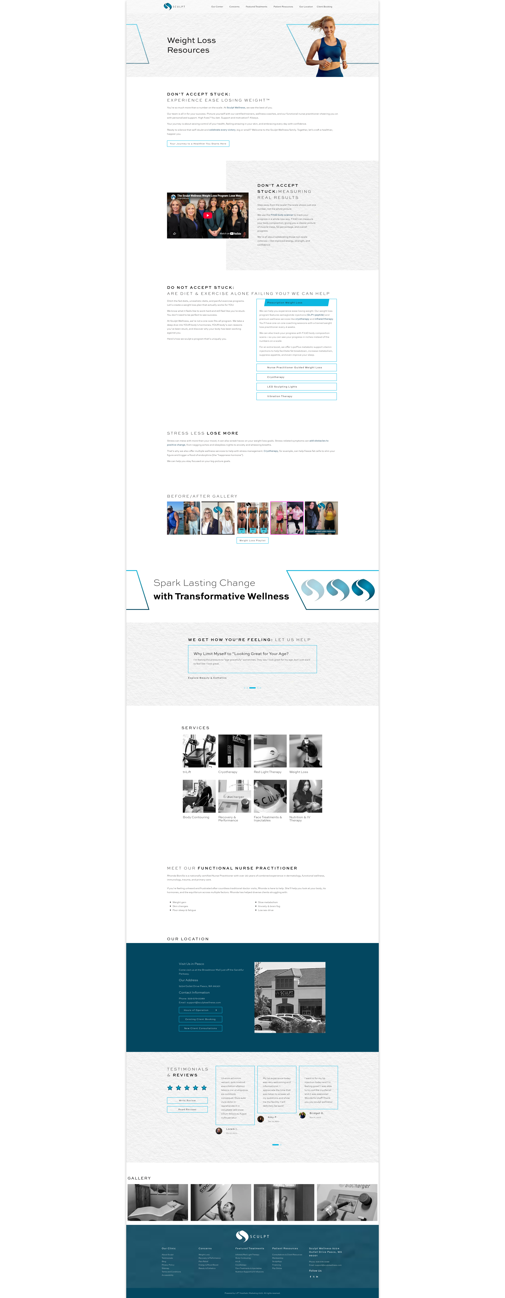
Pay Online (277, 1268)
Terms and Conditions (171, 1271)
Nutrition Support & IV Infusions (249, 1271)
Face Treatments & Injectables (268, 818)
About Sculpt (167, 1254)
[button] (247, 688)
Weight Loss (298, 771)
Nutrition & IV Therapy (299, 818)
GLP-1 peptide (315, 314)
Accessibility (167, 1275)
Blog (164, 1261)
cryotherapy (302, 319)
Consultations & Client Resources (287, 1254)
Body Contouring (196, 817)
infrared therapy (324, 319)
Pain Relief (203, 1261)
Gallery (139, 1178)
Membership (277, 1258)
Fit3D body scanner (282, 214)
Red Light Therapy (268, 771)
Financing (276, 1264)
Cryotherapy (271, 451)
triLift (187, 771)
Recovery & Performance (228, 818)
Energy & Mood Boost (208, 1264)
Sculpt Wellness (236, 107)
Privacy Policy (168, 1264)
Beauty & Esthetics (207, 1268)
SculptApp (277, 1261)
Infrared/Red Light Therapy (247, 1254)
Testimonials (167, 1258)
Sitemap (165, 1268)
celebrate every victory (222, 129)
